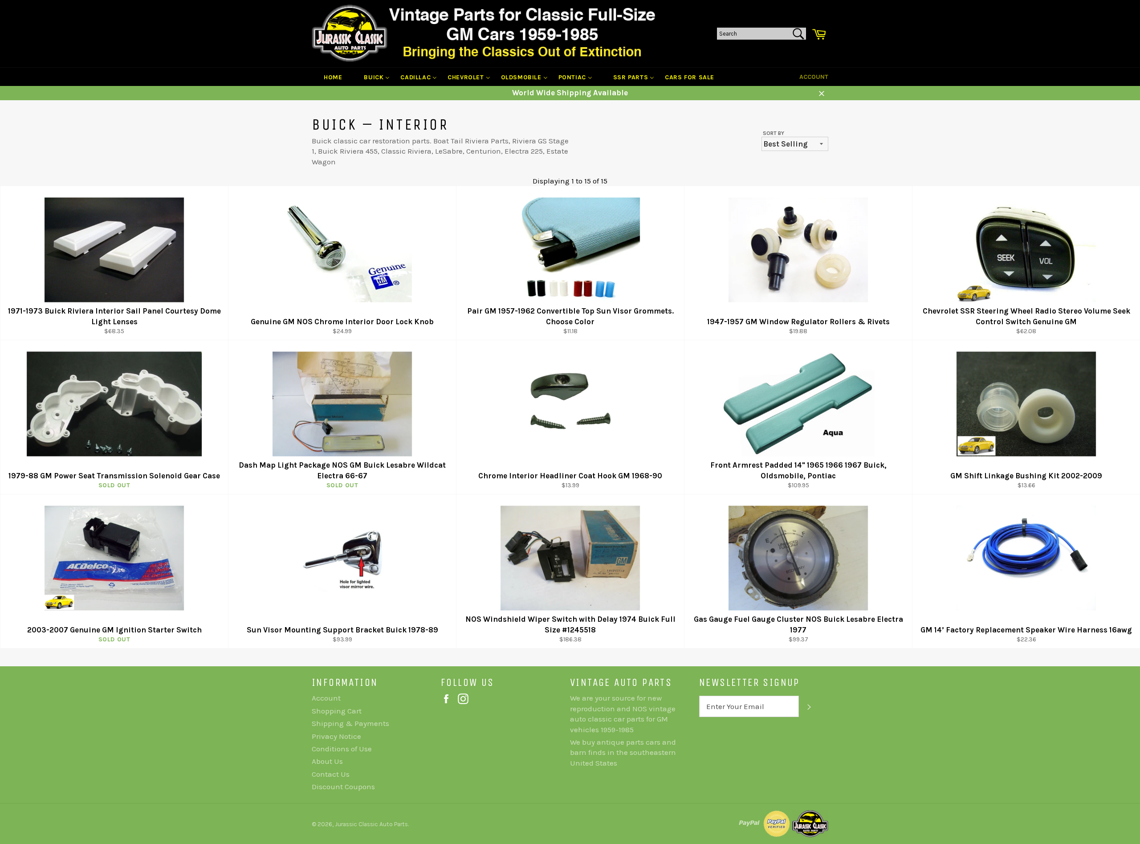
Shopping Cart (337, 710)
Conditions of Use (342, 748)
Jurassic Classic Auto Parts (371, 824)
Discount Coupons (343, 786)
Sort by (773, 133)
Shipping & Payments (350, 723)
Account (813, 77)
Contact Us (331, 774)
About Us (327, 761)
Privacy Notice (336, 736)
